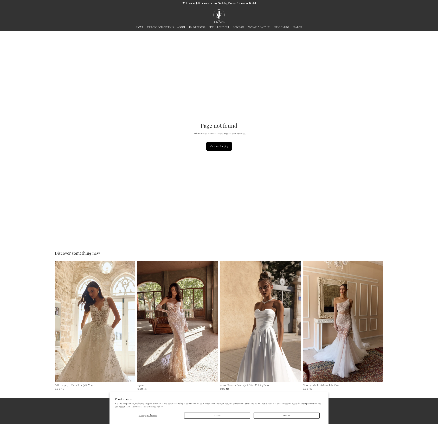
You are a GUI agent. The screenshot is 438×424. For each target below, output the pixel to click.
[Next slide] (130, 321)
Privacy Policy (156, 406)
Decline (286, 415)
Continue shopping (219, 146)
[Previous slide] (60, 321)
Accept (217, 415)
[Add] (130, 377)
